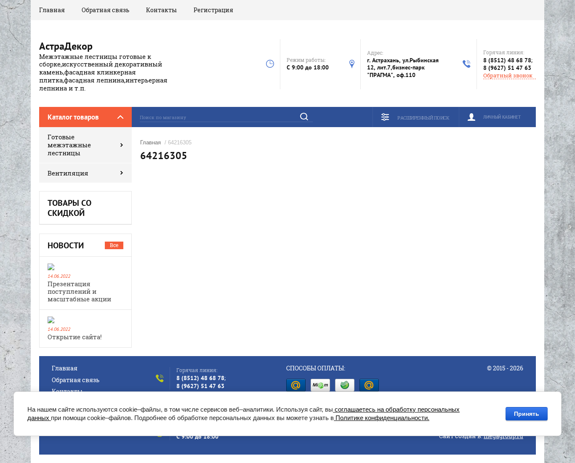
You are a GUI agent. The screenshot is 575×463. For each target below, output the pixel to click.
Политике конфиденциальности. (381, 417)
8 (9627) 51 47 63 (507, 68)
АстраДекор (66, 46)
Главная (52, 10)
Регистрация (213, 10)
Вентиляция (68, 173)
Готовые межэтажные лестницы (69, 145)
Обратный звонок (507, 75)
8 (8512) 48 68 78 (507, 60)
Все (114, 245)
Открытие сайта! (75, 337)
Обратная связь (105, 10)
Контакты (161, 10)
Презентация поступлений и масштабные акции (79, 291)
